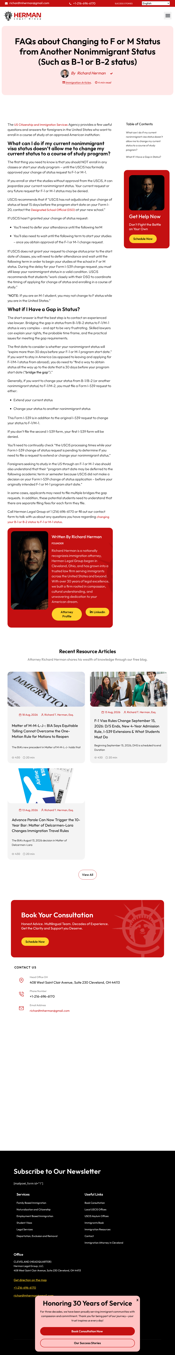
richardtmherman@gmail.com (29, 3)
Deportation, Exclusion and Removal (37, 1236)
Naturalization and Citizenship (34, 1209)
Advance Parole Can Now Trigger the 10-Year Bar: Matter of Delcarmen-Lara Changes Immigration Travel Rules (46, 825)
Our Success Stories (87, 1343)
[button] (168, 15)
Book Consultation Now (87, 1331)
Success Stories (124, 3)
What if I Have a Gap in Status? (143, 156)
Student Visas (24, 1222)
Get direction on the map (30, 1280)
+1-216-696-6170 (84, 3)
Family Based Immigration (31, 1202)
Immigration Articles (78, 82)
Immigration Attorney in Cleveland (104, 1242)
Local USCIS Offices (95, 1209)
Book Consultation (95, 1202)
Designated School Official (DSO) (53, 210)
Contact (89, 1236)
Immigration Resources (97, 1229)
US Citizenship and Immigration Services (41, 125)
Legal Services (25, 1229)
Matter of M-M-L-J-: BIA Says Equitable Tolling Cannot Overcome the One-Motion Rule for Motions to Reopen (45, 731)
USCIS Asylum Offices (97, 1216)
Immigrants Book (94, 1222)
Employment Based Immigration (35, 1216)
